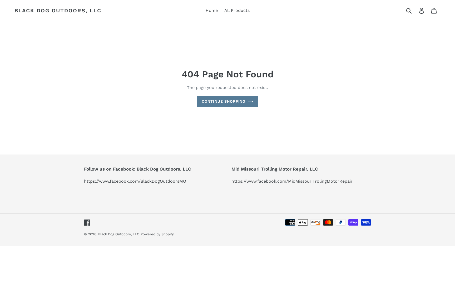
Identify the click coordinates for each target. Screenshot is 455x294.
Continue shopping (223, 101)
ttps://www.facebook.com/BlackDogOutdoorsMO (136, 181)
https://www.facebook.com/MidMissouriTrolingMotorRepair (292, 181)
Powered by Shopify (157, 234)
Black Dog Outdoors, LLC (57, 10)
